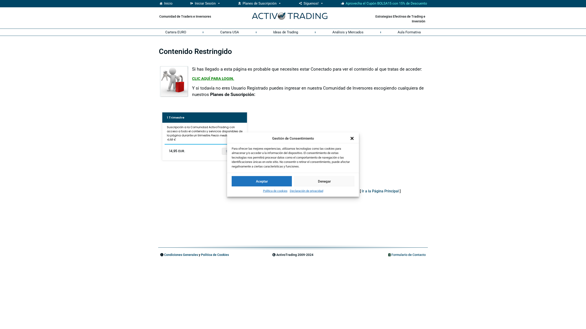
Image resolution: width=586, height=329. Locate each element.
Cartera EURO (175, 32)
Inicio (168, 3)
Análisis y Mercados (348, 32)
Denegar (324, 181)
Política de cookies (275, 191)
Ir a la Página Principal (380, 191)
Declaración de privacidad (306, 191)
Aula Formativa (409, 32)
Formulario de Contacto (408, 255)
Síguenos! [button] (311, 3)
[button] (352, 138)
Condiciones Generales (181, 255)
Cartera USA (229, 32)
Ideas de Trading (285, 32)
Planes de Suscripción (260, 3)
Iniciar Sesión (205, 3)
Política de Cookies (215, 255)
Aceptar (262, 181)
